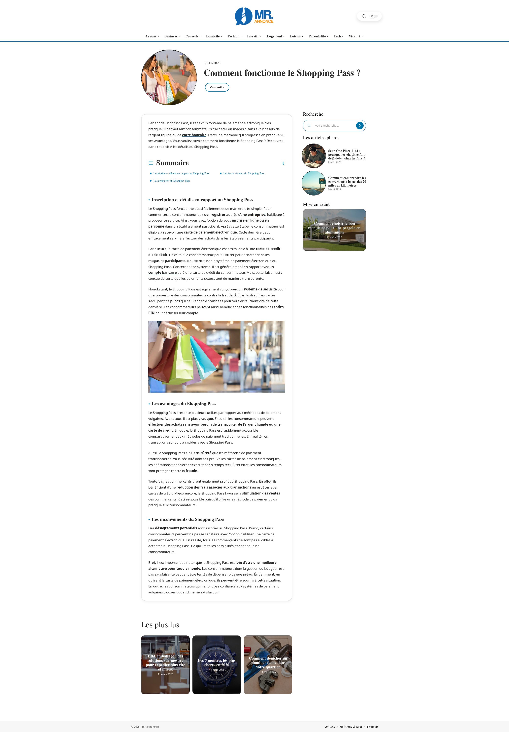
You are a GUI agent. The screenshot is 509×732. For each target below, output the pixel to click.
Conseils (217, 87)
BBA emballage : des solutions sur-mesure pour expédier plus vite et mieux (165, 663)
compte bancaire (162, 272)
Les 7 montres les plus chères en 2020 (217, 663)
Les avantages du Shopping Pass (171, 181)
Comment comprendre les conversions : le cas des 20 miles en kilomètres (347, 181)
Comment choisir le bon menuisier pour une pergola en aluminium (334, 228)
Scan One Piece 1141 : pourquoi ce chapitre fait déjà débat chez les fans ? (346, 154)
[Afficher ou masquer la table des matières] (237, 163)
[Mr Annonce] (254, 16)
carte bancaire (194, 135)
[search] (364, 16)
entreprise (256, 214)
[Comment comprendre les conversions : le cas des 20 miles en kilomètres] (314, 183)
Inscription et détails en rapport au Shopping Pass (181, 173)
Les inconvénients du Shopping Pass (243, 173)
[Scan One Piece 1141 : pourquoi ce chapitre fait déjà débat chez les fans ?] (314, 156)
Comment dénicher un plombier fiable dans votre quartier (268, 663)
